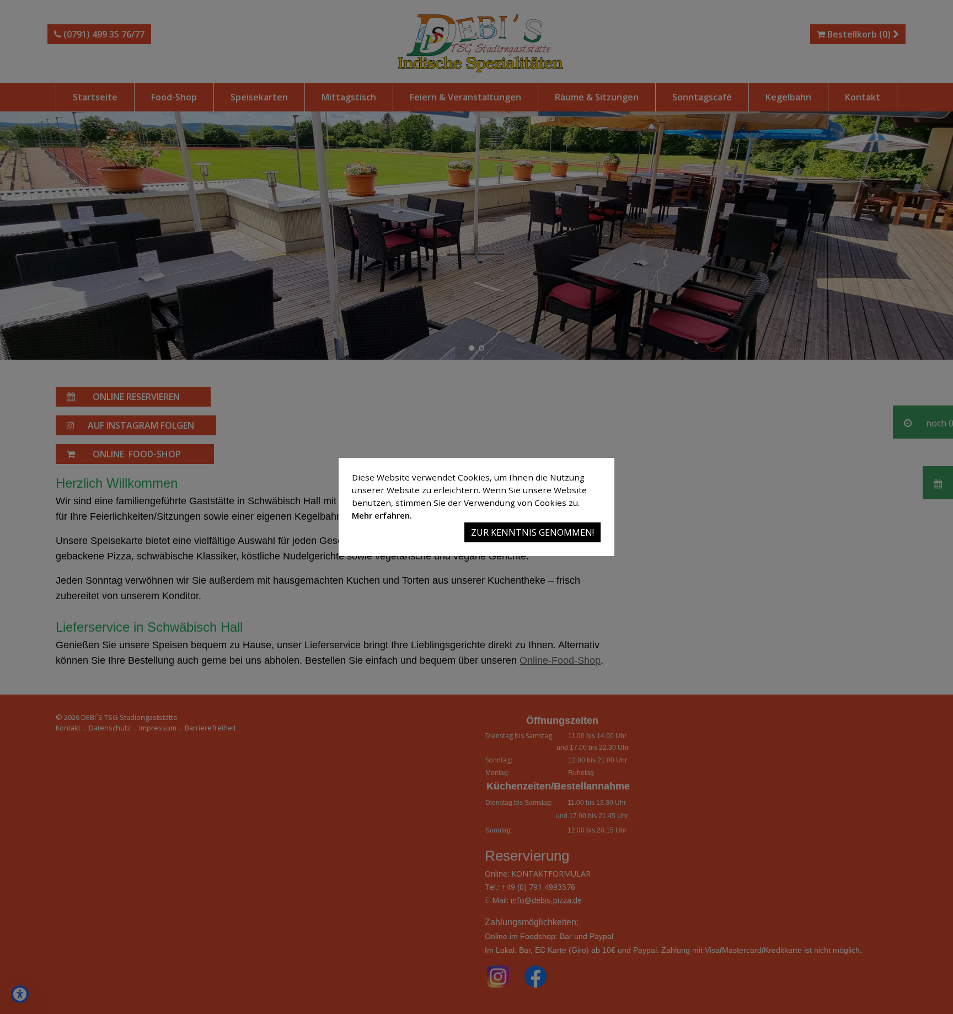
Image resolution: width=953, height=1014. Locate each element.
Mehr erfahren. (382, 515)
